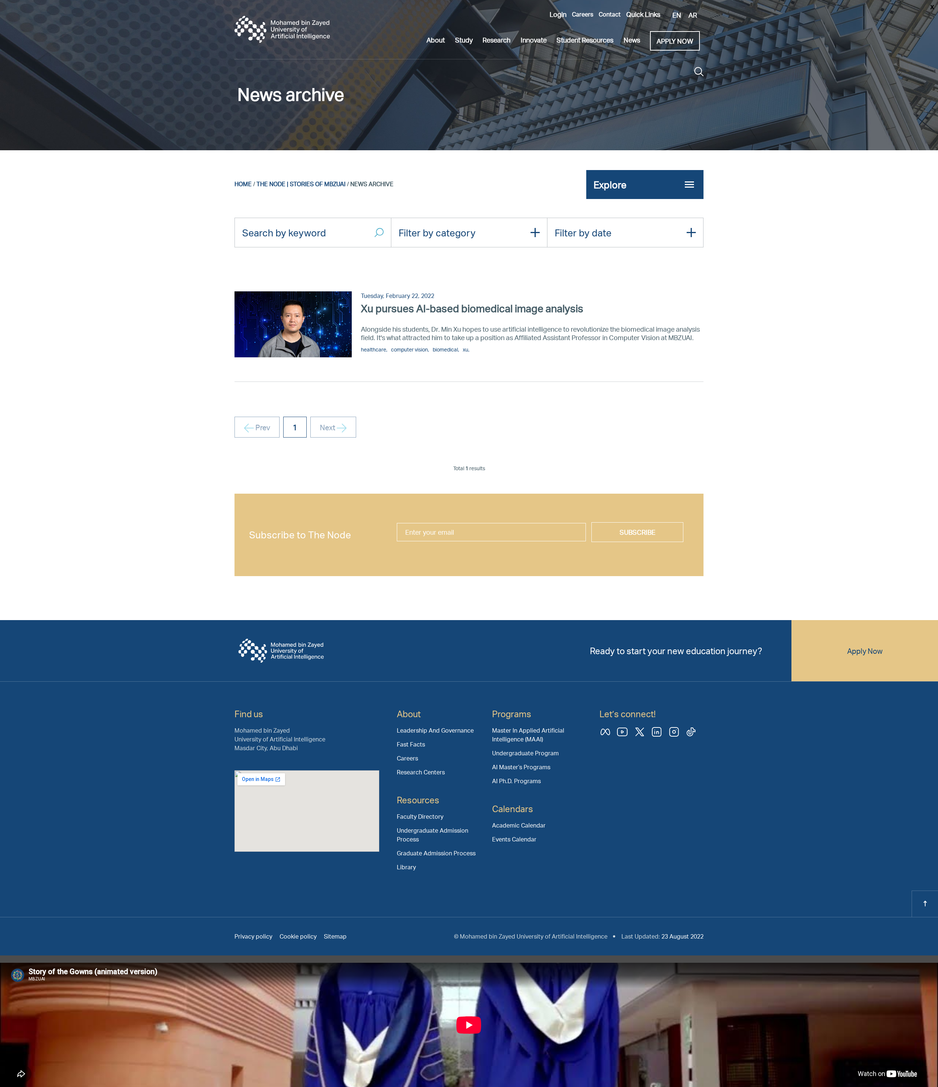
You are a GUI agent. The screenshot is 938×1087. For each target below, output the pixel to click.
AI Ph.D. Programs (516, 781)
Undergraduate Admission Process (432, 834)
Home (243, 184)
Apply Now (865, 651)
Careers (582, 14)
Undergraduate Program (525, 753)
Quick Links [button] (643, 14)
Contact (610, 14)
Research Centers (421, 772)
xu (465, 349)
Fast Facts (411, 744)
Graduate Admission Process (436, 853)
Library (406, 867)
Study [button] (464, 40)
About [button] (435, 40)
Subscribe (638, 532)
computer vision (409, 349)
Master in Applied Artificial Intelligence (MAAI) (528, 734)
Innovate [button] (534, 40)
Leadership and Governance (435, 730)
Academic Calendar (519, 825)
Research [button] (496, 40)
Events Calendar (514, 839)
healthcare (373, 349)
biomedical (445, 349)
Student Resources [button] (585, 40)
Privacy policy (253, 936)
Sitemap (335, 936)
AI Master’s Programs (521, 767)
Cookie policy (298, 936)
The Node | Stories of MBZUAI (301, 184)
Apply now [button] (675, 41)
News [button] (632, 40)
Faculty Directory (420, 816)
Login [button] (558, 14)
